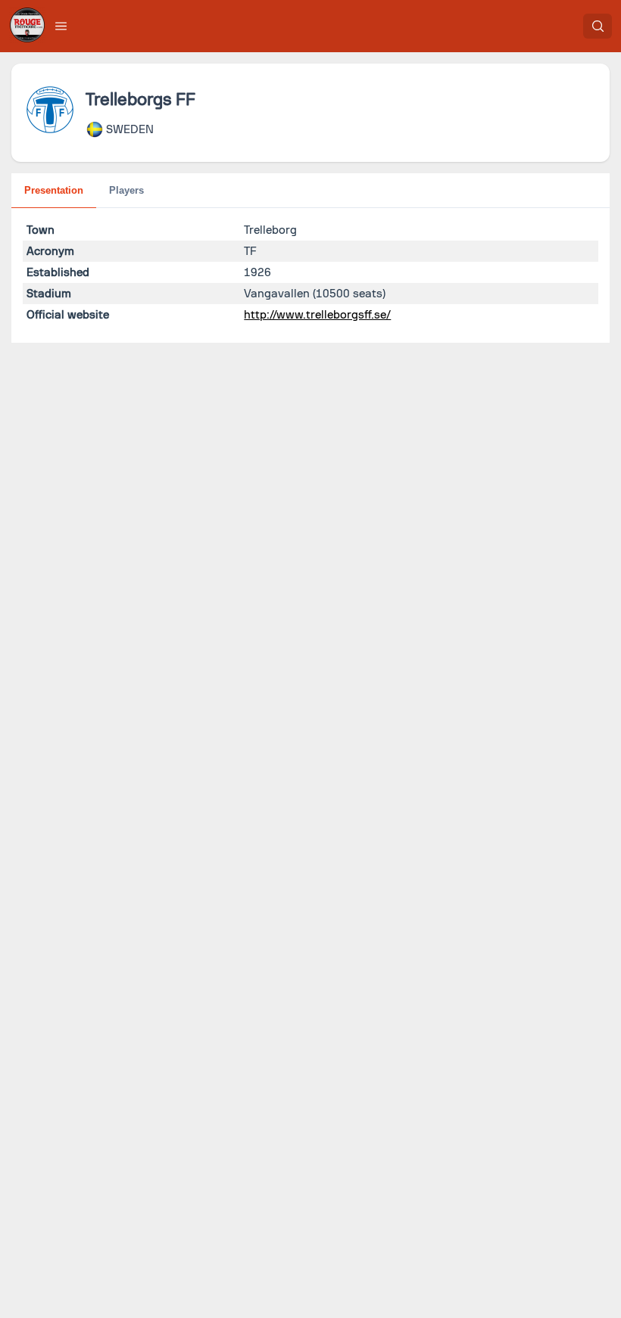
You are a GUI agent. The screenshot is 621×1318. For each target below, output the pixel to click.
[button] (61, 26)
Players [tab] (126, 190)
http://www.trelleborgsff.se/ (317, 315)
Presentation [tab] (53, 190)
